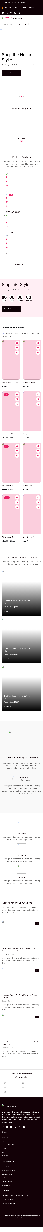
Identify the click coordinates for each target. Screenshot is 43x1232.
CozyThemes (21, 1218)
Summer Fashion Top (10, 382)
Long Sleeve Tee (29, 537)
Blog (37, 923)
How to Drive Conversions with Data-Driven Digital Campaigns (20, 1043)
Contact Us (5, 1156)
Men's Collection (7, 1167)
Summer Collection (30, 382)
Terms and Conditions (9, 1145)
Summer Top (27, 485)
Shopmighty (19, 18)
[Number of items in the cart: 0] (28, 24)
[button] (3, 64)
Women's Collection (8, 1170)
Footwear (5, 1178)
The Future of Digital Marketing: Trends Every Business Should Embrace (18, 949)
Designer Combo (29, 434)
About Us (5, 1137)
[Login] (25, 24)
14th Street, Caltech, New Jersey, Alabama (16, 1195)
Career (4, 1148)
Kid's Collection (7, 1174)
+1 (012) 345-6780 (8, 1199)
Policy (4, 1141)
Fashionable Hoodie (9, 434)
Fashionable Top (8, 485)
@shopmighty (21, 1077)
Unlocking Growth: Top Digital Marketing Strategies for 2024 (20, 996)
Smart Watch (6, 1185)
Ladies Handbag (7, 1181)
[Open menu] (28, 18)
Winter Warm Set (8, 537)
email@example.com (9, 1203)
